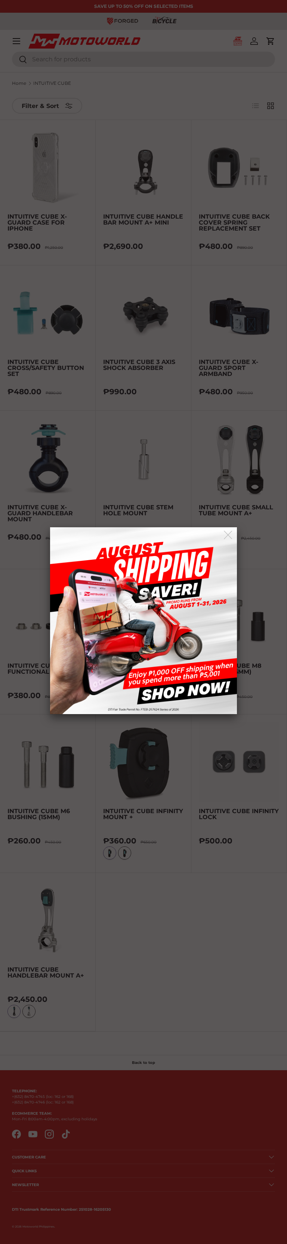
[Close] (228, 535)
